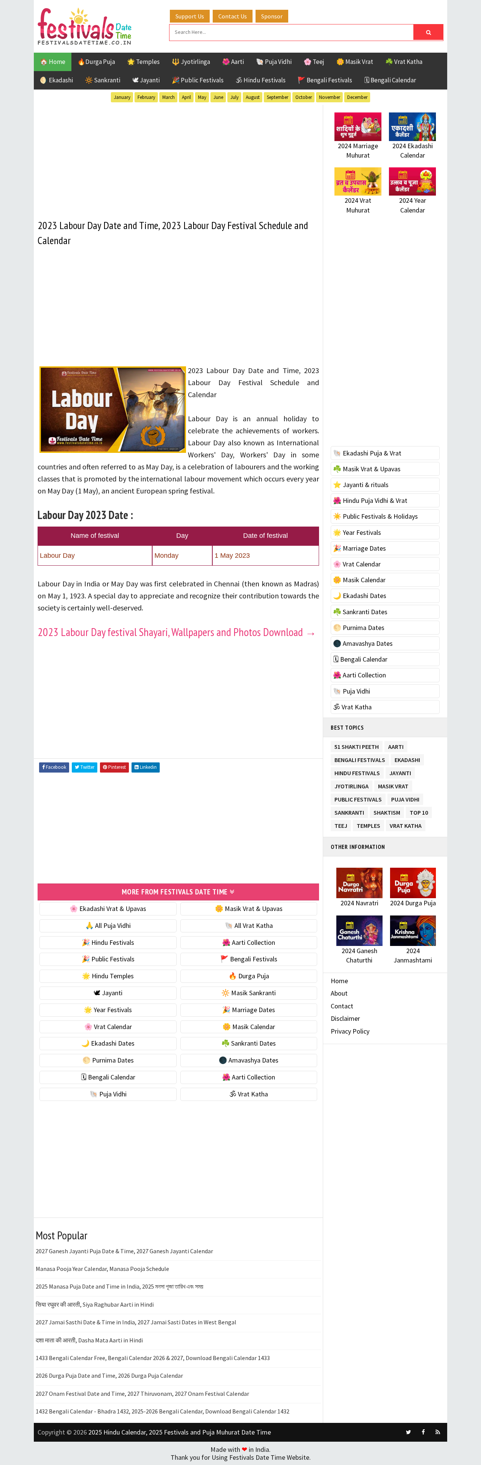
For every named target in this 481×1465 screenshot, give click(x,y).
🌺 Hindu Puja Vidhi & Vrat (370, 500)
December (357, 97)
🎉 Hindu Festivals (108, 942)
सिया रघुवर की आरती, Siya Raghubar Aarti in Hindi (95, 1304)
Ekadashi (407, 758)
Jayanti (400, 771)
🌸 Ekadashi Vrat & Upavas (108, 908)
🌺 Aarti (233, 62)
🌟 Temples (143, 62)
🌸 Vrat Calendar (108, 1026)
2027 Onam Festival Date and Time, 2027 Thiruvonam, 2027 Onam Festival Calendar (142, 1393)
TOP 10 (419, 811)
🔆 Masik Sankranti (248, 992)
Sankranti (349, 811)
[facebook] (423, 1432)
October (303, 97)
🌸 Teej (314, 62)
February (146, 97)
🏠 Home (52, 62)
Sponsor (272, 16)
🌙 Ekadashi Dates (108, 1043)
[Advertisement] (178, 157)
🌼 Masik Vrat (354, 62)
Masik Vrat (393, 784)
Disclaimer (345, 1018)
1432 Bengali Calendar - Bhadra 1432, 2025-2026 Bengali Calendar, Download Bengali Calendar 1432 (162, 1411)
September (277, 97)
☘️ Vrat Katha (403, 62)
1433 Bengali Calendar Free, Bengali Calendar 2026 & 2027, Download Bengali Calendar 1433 (153, 1358)
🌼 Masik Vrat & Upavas (249, 908)
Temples (368, 824)
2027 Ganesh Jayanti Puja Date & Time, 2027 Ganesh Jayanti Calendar (124, 1251)
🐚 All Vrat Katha (249, 925)
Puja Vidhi (405, 798)
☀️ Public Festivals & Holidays (375, 516)
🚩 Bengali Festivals (325, 80)
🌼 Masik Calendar (248, 1026)
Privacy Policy (350, 1031)
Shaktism (387, 811)
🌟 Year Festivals (108, 1009)
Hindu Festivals (357, 771)
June (218, 97)
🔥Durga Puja (96, 62)
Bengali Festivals (359, 758)
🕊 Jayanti (146, 80)
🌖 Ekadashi (56, 80)
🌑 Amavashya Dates (248, 1060)
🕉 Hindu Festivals (261, 80)
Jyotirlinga (351, 784)
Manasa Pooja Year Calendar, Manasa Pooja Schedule (102, 1268)
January (122, 97)
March (168, 97)
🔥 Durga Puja (248, 976)
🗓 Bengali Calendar (390, 80)
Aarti (396, 745)
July (234, 97)
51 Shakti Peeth (356, 745)
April (186, 97)
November (329, 97)
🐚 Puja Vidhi (274, 62)
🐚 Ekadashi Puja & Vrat (367, 453)
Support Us (189, 16)
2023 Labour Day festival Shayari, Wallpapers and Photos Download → (177, 631)
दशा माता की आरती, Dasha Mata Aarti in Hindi (89, 1340)
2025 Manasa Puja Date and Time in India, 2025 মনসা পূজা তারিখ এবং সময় (119, 1286)
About (339, 993)
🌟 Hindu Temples (108, 976)
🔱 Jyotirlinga (191, 62)
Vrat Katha (406, 824)
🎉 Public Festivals (198, 80)
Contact (342, 1006)
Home (339, 980)
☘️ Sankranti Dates (248, 1043)
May (202, 97)
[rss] (437, 1432)
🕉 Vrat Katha (248, 1094)
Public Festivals (358, 798)
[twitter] (408, 1432)
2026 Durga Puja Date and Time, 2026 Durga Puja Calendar (109, 1375)
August (253, 97)
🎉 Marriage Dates (248, 1009)
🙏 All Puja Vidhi (108, 925)
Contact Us (232, 16)
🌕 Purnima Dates (108, 1060)
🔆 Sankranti (102, 80)
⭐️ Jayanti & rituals (361, 484)
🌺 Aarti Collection (248, 942)
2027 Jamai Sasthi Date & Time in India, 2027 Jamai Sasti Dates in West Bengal (136, 1322)
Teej (340, 824)
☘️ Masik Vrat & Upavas (367, 469)
